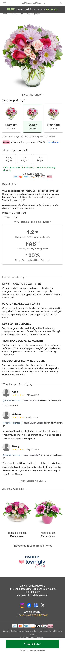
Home (4, 13)
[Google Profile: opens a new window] (36, 605)
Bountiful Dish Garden (33, 422)
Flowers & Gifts (17, 13)
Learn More (53, 142)
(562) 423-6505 (32, 591)
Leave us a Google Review (32, 615)
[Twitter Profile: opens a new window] (43, 605)
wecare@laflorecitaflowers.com (32, 594)
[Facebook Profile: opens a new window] (29, 605)
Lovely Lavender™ (32, 455)
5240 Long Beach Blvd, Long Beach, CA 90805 (32, 588)
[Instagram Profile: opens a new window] (22, 605)
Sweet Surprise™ (31, 400)
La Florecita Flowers (33, 3)
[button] (58, 646)
